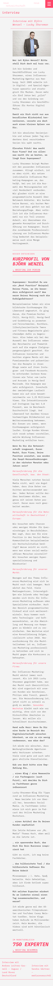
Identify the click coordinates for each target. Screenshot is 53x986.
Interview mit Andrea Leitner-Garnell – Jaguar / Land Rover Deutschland (14, 969)
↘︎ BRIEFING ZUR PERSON (26, 270)
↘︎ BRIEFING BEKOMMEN (25, 950)
